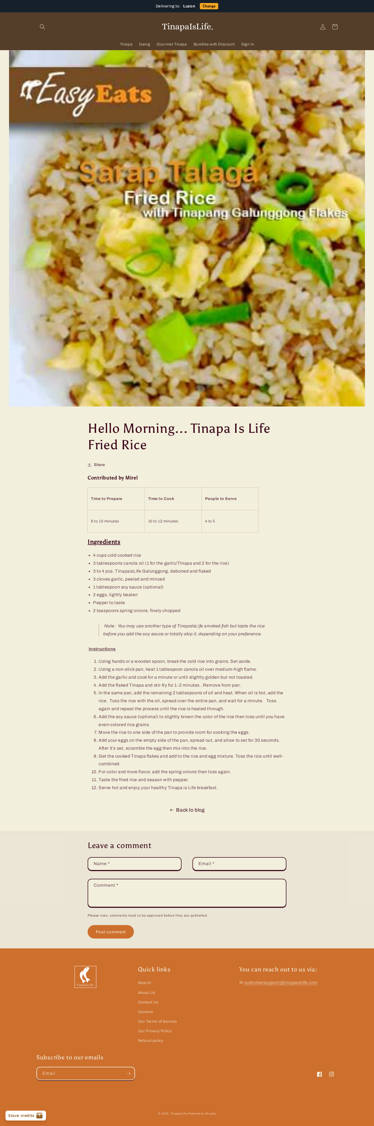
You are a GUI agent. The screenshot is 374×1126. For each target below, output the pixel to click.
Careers (145, 1012)
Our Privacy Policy (155, 1031)
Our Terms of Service (157, 1021)
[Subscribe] (128, 1073)
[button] (42, 27)
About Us (146, 993)
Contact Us (148, 1002)
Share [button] (99, 465)
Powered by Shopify (202, 1113)
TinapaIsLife (178, 1113)
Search (144, 983)
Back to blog (190, 810)
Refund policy (150, 1041)
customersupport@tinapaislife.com (281, 982)
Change (209, 6)
